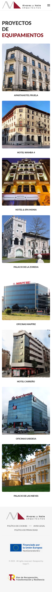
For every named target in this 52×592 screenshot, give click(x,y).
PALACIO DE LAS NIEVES (26, 496)
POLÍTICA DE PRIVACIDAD (26, 530)
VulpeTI (26, 564)
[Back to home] (22, 5)
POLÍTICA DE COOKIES (17, 526)
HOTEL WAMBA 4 (26, 152)
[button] (48, 5)
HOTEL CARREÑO (26, 381)
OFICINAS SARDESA (26, 438)
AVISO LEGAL (39, 526)
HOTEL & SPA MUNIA (26, 209)
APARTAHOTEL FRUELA (26, 95)
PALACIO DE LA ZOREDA (26, 267)
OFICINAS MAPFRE (26, 324)
